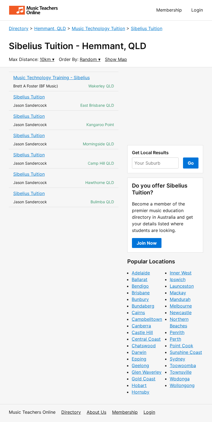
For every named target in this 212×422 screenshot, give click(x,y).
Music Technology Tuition (98, 28)
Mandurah (180, 299)
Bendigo (140, 286)
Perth (175, 339)
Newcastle (181, 312)
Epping (139, 359)
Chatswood (144, 345)
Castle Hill (142, 332)
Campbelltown (147, 319)
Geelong (140, 365)
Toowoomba (183, 365)
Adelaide (141, 273)
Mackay (178, 292)
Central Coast (146, 339)
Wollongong (182, 385)
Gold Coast (143, 378)
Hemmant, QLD (50, 28)
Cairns (138, 312)
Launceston (182, 286)
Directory (18, 28)
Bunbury (140, 299)
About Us (96, 412)
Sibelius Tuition (146, 28)
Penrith (177, 332)
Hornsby (140, 392)
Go (191, 163)
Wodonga (180, 378)
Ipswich (178, 279)
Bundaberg (143, 306)
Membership (169, 10)
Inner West (181, 273)
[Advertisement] (165, 106)
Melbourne (181, 306)
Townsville (181, 372)
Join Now (147, 243)
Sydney (177, 359)
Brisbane (141, 292)
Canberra (141, 325)
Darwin (139, 352)
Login (197, 10)
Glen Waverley (146, 372)
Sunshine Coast (186, 352)
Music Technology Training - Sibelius (51, 77)
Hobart (139, 385)
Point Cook (181, 345)
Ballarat (139, 279)
